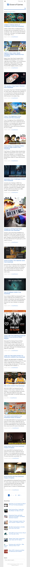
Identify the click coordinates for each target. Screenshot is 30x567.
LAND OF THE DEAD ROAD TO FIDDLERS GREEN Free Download (14, 356)
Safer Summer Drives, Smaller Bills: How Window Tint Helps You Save (16, 510)
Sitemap (13, 565)
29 (15, 495)
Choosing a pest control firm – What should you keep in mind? (16, 545)
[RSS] (25, 8)
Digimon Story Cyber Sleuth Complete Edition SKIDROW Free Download (14, 54)
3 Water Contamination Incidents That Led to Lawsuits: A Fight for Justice (17, 522)
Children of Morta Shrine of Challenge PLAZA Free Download (14, 25)
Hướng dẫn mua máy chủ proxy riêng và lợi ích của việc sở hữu (17, 533)
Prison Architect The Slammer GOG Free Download (14, 261)
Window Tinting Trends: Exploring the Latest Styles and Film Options (17, 539)
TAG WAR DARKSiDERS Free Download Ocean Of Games (13, 416)
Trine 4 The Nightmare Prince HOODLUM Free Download (12, 117)
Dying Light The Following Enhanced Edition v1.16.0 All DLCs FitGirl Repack (14, 337)
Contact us (16, 565)
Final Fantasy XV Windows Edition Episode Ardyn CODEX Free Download (14, 147)
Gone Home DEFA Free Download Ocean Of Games (14, 447)
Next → (19, 495)
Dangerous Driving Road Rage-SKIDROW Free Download (13, 229)
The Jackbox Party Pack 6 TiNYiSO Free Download (14, 86)
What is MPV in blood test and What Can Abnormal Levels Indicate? (16, 551)
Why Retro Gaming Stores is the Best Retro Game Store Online (17, 527)
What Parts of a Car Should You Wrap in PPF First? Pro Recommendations (17, 504)
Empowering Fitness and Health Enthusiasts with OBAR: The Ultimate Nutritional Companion (17, 516)
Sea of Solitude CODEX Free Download (12, 293)
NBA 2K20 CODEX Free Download (14, 386)
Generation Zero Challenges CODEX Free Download (15, 179)
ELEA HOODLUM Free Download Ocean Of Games (14, 477)
